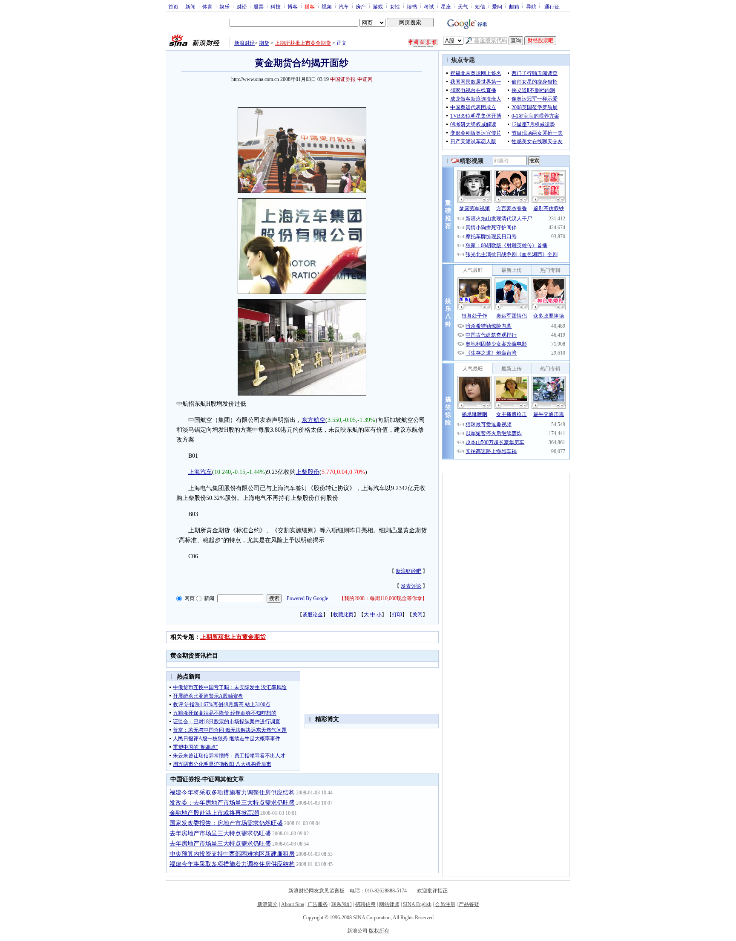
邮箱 (514, 6)
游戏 (378, 6)
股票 (258, 6)
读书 (412, 6)
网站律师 (389, 904)
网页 (189, 598)
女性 (395, 6)
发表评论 (411, 586)
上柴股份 (307, 472)
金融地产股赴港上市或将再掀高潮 (214, 813)
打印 (397, 615)
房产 (361, 6)
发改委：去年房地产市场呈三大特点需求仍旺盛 (232, 803)
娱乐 (224, 6)
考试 (429, 6)
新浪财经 (244, 43)
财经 (241, 6)
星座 (446, 6)
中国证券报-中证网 (351, 79)
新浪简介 (267, 904)
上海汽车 (200, 472)
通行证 (552, 6)
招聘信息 (365, 904)
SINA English (417, 904)
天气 (463, 6)
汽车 (344, 6)
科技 (275, 6)
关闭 (417, 615)
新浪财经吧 (408, 571)
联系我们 (341, 904)
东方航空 (313, 420)
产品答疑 (469, 904)
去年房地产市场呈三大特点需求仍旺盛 (220, 833)
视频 (327, 6)
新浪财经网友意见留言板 (316, 891)
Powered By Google (307, 598)
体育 (207, 6)
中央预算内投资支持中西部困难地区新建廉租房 (232, 854)
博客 (293, 6)
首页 (173, 6)
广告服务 (318, 904)
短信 (480, 6)
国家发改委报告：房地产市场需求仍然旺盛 (226, 823)
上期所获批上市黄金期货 (303, 43)
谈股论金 (312, 615)
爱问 (497, 6)
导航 (531, 6)
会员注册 (445, 904)
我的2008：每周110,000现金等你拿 (383, 598)
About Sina (292, 904)
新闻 (190, 6)
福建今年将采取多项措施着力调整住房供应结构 (232, 792)
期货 (264, 43)
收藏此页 (343, 615)
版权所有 (379, 931)
